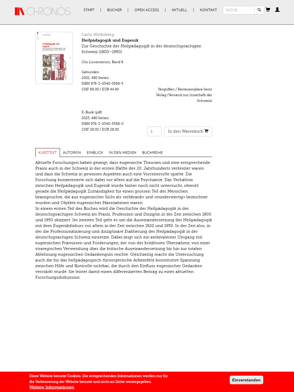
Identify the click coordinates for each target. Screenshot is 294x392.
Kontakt (208, 10)
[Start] (43, 11)
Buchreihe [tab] (152, 153)
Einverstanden (246, 380)
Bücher (114, 10)
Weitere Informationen (51, 387)
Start (89, 10)
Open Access (146, 10)
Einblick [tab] (95, 153)
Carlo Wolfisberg (98, 34)
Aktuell (179, 10)
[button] (268, 10)
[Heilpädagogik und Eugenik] (54, 58)
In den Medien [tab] (122, 153)
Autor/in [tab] (72, 153)
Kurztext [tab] (47, 153)
